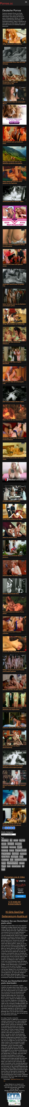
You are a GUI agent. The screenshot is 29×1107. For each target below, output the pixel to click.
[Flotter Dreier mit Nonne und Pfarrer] (14, 510)
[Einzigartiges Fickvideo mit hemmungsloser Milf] (14, 73)
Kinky (21, 857)
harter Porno (6, 857)
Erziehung (5, 850)
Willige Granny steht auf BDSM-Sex (12, 44)
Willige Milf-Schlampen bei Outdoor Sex (14, 324)
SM (23, 866)
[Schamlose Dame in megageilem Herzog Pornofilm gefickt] (14, 236)
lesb (11, 859)
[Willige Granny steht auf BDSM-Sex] (14, 35)
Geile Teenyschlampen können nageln (13, 401)
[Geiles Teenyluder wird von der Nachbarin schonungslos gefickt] (14, 295)
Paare (4, 866)
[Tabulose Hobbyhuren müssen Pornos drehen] (14, 603)
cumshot (5, 847)
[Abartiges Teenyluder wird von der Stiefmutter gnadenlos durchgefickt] (14, 153)
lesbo (4, 863)
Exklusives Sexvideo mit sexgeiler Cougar (14, 727)
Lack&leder (5, 860)
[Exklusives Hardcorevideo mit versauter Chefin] (14, 449)
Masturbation (12, 862)
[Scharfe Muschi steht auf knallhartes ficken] (14, 133)
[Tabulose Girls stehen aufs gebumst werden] (14, 256)
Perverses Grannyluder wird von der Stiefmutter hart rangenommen (12, 708)
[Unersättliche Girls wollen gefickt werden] (14, 796)
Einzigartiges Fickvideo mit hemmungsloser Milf (10, 82)
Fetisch (11, 850)
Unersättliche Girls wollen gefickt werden (14, 805)
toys (3, 869)
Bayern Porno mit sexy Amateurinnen (13, 420)
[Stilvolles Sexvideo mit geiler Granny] (14, 681)
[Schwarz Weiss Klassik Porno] (14, 585)
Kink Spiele (14, 857)
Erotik (19, 847)
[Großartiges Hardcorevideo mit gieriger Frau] (14, 275)
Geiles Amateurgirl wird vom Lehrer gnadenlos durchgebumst (12, 182)
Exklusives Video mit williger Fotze (12, 575)
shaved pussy (16, 866)
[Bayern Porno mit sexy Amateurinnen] (14, 411)
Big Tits (22, 840)
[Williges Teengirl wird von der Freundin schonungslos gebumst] (14, 661)
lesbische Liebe (21, 859)
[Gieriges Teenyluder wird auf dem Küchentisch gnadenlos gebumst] (14, 815)
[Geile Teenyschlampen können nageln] (14, 393)
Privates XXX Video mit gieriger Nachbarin (14, 651)
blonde (4, 844)
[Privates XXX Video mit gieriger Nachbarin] (14, 643)
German (15, 853)
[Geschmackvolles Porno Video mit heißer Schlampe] (14, 53)
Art (11, 840)
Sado (8, 866)
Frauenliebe (6, 853)
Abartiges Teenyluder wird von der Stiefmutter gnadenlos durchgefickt (12, 162)
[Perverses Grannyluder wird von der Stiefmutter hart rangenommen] (14, 699)
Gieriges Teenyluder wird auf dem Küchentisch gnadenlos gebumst (12, 824)
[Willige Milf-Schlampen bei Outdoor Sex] (14, 315)
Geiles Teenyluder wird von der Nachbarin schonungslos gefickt (14, 304)
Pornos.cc (6, 3)
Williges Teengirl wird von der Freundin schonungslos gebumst (13, 670)
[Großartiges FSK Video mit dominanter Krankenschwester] (14, 429)
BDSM (16, 840)
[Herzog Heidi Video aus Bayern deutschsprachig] (14, 737)
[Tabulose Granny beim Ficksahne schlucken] (14, 623)
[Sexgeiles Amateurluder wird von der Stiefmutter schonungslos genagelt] (14, 757)
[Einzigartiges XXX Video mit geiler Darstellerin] (14, 353)
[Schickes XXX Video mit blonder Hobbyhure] (14, 333)
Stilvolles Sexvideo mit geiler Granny (13, 689)
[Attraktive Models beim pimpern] (14, 492)
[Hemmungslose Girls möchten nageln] (14, 193)
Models (21, 863)
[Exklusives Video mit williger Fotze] (14, 567)
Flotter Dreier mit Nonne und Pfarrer (12, 519)
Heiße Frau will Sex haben (10, 537)
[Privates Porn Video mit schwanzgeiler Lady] (14, 373)
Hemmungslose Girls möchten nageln (13, 201)
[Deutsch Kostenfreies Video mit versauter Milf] (14, 777)
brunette (18, 844)
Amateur (5, 840)
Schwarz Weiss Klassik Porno (11, 593)
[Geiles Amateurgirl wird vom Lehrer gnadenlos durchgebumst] (14, 173)
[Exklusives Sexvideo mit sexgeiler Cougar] (14, 719)
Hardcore (23, 854)
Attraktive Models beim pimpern (11, 501)
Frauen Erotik (20, 850)
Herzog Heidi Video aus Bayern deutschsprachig (11, 746)
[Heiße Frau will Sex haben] (14, 529)
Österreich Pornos (15, 1079)
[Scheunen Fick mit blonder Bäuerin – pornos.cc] (14, 547)
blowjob (11, 843)
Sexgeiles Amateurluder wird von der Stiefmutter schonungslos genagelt (13, 766)
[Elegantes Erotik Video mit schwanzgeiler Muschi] (14, 93)
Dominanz (12, 847)
